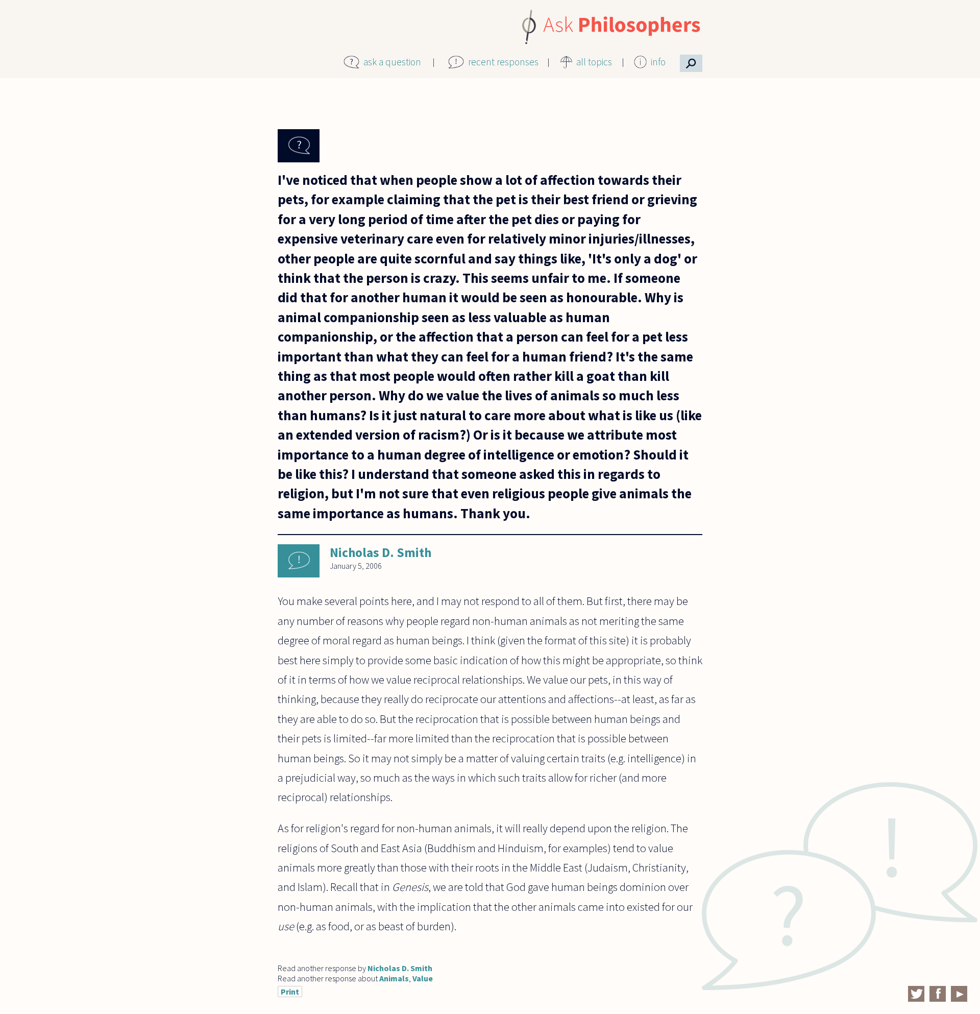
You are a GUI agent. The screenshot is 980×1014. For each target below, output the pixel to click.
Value (422, 978)
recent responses (503, 62)
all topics (594, 62)
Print (290, 991)
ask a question (392, 62)
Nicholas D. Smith (380, 552)
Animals (394, 978)
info (658, 62)
